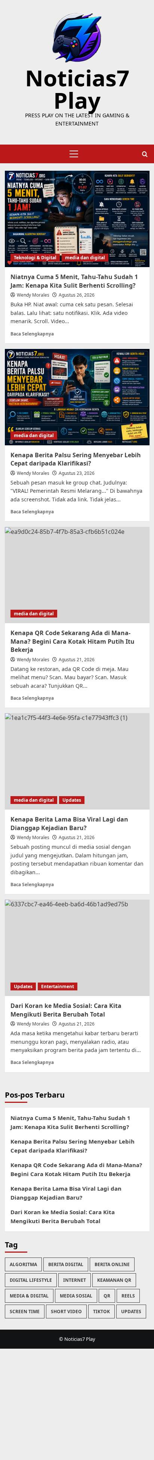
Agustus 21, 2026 (77, 659)
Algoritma (23, 1264)
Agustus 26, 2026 (77, 295)
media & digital (29, 1296)
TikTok (101, 1311)
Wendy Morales (33, 295)
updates (131, 1311)
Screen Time (25, 1311)
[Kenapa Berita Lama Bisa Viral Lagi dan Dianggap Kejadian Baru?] (77, 761)
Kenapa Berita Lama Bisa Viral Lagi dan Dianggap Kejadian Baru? (65, 1193)
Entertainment (57, 986)
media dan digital (85, 257)
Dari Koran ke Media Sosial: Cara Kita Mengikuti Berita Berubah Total (62, 1216)
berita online (112, 1264)
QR (107, 1296)
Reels (128, 1296)
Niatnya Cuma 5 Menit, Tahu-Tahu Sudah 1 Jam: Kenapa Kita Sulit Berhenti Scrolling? (74, 281)
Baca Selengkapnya (32, 334)
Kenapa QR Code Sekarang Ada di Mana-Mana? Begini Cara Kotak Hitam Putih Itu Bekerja (72, 641)
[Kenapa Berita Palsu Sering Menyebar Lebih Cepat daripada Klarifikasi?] (77, 397)
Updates (71, 800)
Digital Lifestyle (31, 1280)
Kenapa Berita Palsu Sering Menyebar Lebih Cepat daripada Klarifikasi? (75, 459)
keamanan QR (114, 1280)
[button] (72, 154)
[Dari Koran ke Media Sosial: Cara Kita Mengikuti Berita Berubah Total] (77, 948)
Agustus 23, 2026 (77, 473)
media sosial (76, 1296)
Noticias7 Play (77, 88)
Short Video (66, 1311)
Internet (74, 1280)
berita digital (65, 1264)
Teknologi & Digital (35, 257)
